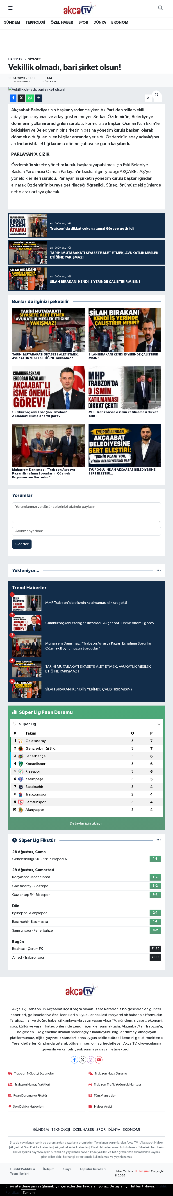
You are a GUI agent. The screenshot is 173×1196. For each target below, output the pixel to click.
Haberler (15, 59)
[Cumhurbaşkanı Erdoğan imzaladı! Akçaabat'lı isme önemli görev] (48, 387)
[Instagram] (90, 1059)
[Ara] (160, 8)
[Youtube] (98, 1059)
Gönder (22, 544)
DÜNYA (99, 22)
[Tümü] (159, 571)
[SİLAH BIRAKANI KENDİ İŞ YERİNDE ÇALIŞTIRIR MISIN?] (125, 330)
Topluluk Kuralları (93, 1169)
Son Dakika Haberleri (28, 1106)
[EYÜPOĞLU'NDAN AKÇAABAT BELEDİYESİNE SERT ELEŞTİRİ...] (125, 445)
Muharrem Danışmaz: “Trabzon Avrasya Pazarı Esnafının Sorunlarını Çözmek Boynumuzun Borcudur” (43, 473)
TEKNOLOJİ (35, 22)
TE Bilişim (141, 1171)
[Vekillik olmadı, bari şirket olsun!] (86, 89)
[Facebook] (74, 1059)
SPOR (83, 22)
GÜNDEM (11, 22)
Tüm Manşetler (105, 1095)
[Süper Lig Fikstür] (159, 840)
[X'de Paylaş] (21, 98)
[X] (82, 1059)
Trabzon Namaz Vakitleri (32, 1084)
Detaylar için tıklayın (86, 823)
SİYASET (34, 59)
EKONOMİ (120, 22)
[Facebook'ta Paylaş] (13, 98)
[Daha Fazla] (38, 98)
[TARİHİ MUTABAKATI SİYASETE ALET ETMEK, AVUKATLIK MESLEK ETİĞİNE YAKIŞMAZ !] (48, 330)
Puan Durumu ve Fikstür (30, 1095)
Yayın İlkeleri (19, 1173)
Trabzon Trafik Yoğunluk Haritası (117, 1084)
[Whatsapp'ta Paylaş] (30, 98)
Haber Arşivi (103, 1106)
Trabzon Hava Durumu (111, 1073)
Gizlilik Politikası (22, 1169)
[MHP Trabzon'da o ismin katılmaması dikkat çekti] (125, 387)
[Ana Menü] (10, 8)
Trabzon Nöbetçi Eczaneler (34, 1073)
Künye (67, 1169)
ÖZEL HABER (61, 22)
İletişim (48, 1169)
